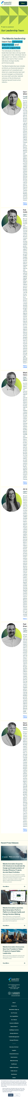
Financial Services (13, 1053)
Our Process (14, 1012)
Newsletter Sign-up (14, 1009)
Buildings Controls (14, 1029)
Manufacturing (14, 1060)
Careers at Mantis (14, 1023)
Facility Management (14, 1036)
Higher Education (14, 1067)
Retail (14, 1077)
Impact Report (14, 1026)
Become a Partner (14, 1047)
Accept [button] (10, 1095)
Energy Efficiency (14, 1040)
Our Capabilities (14, 1016)
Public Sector (14, 1070)
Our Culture (14, 1019)
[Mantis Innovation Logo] (7, 3)
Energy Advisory (14, 1033)
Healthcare (14, 1064)
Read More (6, 886)
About (14, 1002)
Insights (14, 1050)
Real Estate (14, 1074)
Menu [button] (23, 3)
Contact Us (14, 1006)
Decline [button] (17, 1095)
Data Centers (14, 1057)
